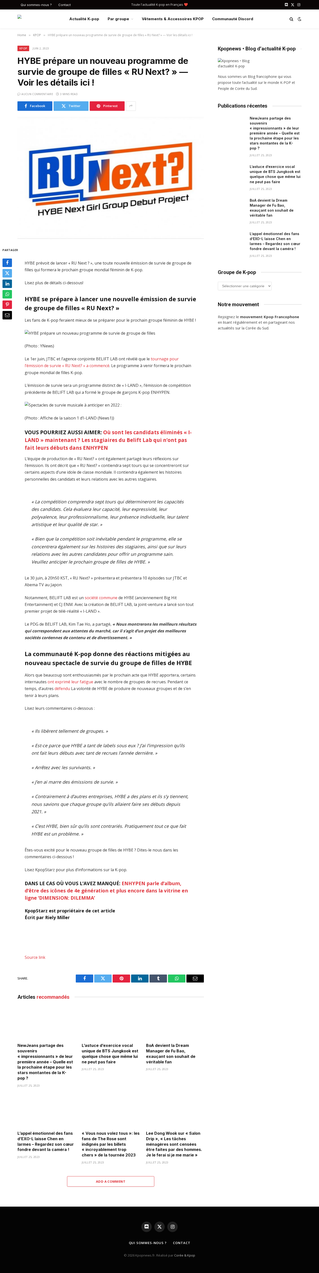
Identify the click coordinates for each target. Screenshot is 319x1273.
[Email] (7, 315)
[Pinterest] (7, 304)
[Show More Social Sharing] (131, 106)
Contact (64, 5)
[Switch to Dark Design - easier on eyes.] (299, 19)
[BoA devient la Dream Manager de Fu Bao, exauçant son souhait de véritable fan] (175, 1022)
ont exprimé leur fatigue (70, 682)
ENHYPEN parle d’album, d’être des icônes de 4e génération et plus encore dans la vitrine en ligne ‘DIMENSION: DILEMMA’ (106, 890)
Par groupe (118, 18)
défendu (62, 688)
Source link (35, 957)
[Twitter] (7, 273)
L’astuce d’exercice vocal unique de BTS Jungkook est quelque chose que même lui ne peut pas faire (110, 1053)
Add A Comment (110, 1181)
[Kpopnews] (39, 19)
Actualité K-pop (84, 18)
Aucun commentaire (37, 94)
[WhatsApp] (7, 294)
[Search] (291, 19)
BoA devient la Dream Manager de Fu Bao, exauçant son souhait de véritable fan (170, 1053)
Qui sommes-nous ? (36, 5)
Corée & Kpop (184, 1255)
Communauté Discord (232, 18)
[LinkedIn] (7, 284)
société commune (101, 597)
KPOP (23, 48)
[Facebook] (7, 263)
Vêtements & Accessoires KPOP (173, 18)
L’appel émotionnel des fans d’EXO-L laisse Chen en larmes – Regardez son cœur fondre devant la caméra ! (45, 1141)
